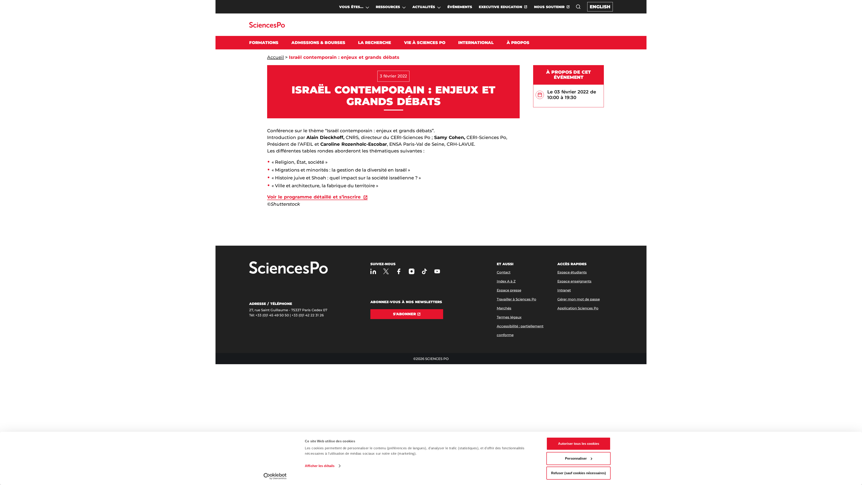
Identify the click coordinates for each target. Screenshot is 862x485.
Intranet (564, 290)
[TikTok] (424, 271)
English (600, 6)
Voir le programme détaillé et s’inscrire (314, 197)
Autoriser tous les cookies (578, 443)
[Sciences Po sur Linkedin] (373, 271)
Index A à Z (506, 281)
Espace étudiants (572, 272)
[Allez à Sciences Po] (288, 268)
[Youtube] (437, 271)
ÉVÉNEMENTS (459, 7)
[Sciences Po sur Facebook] (399, 271)
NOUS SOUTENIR (549, 7)
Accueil (275, 57)
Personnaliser (576, 458)
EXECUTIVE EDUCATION (500, 7)
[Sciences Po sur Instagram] (411, 271)
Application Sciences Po (577, 308)
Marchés (504, 308)
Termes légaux (509, 317)
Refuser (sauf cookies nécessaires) (578, 473)
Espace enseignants (574, 281)
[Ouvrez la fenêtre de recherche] (578, 6)
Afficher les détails (319, 466)
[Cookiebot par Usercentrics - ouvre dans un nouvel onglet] (275, 476)
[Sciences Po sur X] (386, 271)
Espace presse (509, 290)
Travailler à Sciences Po (516, 299)
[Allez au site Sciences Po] (267, 26)
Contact (503, 272)
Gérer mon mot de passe (578, 299)
